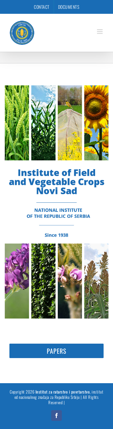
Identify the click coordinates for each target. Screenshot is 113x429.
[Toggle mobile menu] (100, 31)
